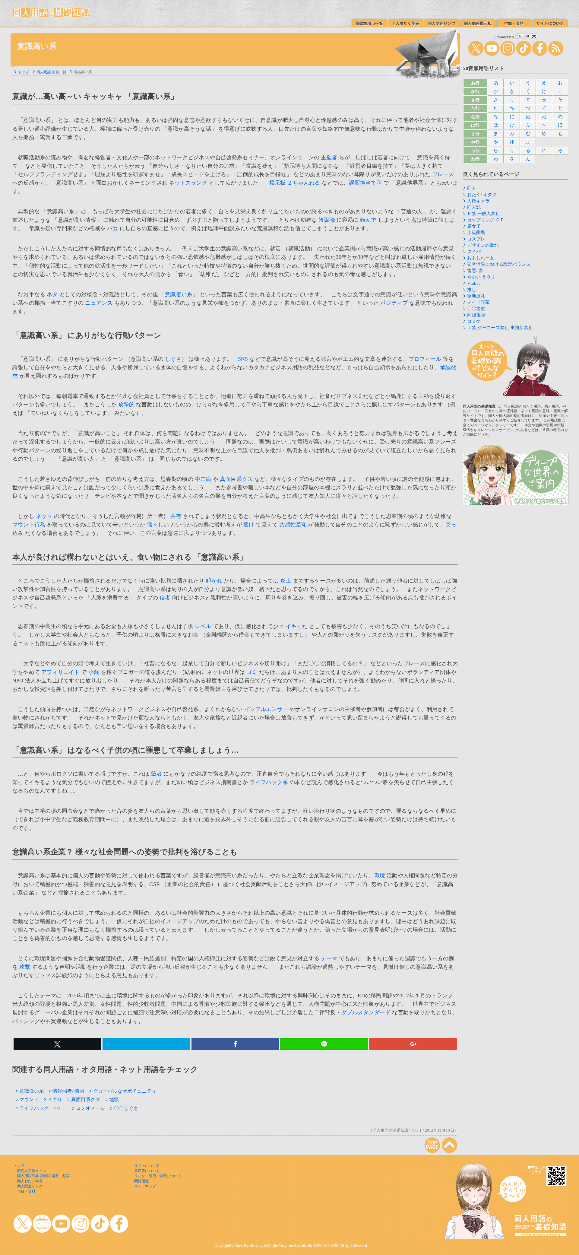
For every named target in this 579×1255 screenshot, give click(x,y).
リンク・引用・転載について (157, 1176)
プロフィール (425, 359)
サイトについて (147, 1166)
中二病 (203, 479)
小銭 (93, 672)
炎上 (285, 581)
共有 (175, 516)
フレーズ (443, 174)
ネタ (52, 294)
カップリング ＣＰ (486, 220)
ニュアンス (98, 303)
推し (471, 289)
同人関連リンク (30, 1186)
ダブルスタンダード (366, 1012)
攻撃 (24, 967)
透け (248, 525)
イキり (55, 1099)
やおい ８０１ (481, 277)
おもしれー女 (480, 258)
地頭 (114, 1099)
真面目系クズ (236, 479)
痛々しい (158, 525)
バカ (112, 228)
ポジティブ (394, 303)
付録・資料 (26, 1191)
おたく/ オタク (482, 194)
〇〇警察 (476, 308)
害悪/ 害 (475, 270)
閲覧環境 (141, 1181)
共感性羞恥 (293, 525)
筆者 (156, 774)
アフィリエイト (60, 672)
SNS (243, 359)
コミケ (474, 321)
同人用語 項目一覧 (51, 72)
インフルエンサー (266, 709)
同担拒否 (476, 315)
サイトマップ (145, 1186)
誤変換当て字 (365, 183)
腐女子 (474, 226)
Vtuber (473, 283)
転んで (368, 220)
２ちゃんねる (303, 183)
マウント (29, 1099)
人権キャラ (478, 201)
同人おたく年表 (30, 1181)
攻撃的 (126, 405)
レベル (203, 626)
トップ (23, 72)
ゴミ (251, 672)
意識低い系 (178, 294)
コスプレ (476, 239)
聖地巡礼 (476, 296)
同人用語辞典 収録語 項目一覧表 (43, 1176)
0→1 (62, 1108)
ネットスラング (188, 183)
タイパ (474, 251)
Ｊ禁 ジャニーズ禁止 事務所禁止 (500, 327)
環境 (379, 875)
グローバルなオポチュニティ (125, 1091)
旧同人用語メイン (31, 1171)
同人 (471, 188)
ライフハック (34, 1108)
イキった (297, 626)
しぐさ (173, 359)
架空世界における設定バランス (498, 264)
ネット (44, 516)
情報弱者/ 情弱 (68, 1091)
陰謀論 (326, 220)
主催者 (329, 157)
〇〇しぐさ (126, 1108)
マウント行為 (28, 525)
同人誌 (474, 207)
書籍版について (147, 1171)
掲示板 (277, 183)
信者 (165, 598)
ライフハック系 (269, 782)
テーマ (329, 958)
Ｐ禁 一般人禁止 (483, 213)
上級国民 (476, 232)
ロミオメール (90, 1108)
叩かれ (214, 581)
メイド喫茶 (478, 302)
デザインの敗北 (483, 245)
